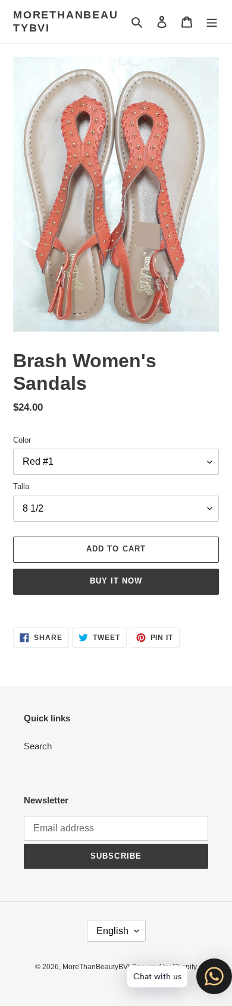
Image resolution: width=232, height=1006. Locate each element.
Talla (21, 486)
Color (22, 440)
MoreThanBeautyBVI (65, 21)
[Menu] (211, 21)
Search (38, 746)
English (112, 931)
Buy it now (116, 580)
